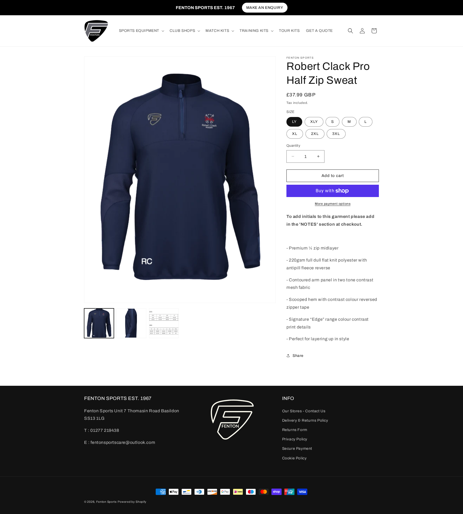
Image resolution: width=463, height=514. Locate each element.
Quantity (293, 146)
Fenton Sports (106, 501)
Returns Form (294, 430)
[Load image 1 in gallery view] (99, 323)
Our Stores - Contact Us (304, 411)
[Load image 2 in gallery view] (131, 323)
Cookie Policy (294, 458)
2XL (315, 134)
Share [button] (298, 356)
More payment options (332, 204)
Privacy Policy (294, 439)
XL (294, 134)
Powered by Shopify (132, 501)
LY (294, 122)
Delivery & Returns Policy (305, 420)
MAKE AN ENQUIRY (264, 8)
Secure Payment (297, 449)
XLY (314, 122)
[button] (141, 30)
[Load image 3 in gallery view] (164, 323)
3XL (336, 134)
